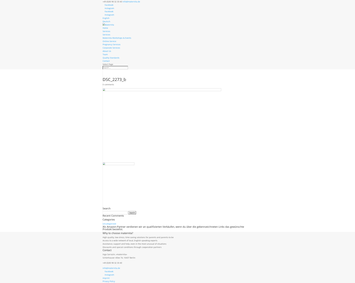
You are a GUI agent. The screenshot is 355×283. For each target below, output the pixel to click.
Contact (106, 61)
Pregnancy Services (112, 44)
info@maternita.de (111, 268)
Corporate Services (111, 47)
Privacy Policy (109, 281)
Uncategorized (109, 223)
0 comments (108, 84)
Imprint (106, 278)
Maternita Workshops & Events (117, 38)
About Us (107, 51)
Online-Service (109, 41)
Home (105, 28)
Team (105, 54)
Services (106, 31)
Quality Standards (111, 57)
